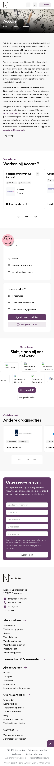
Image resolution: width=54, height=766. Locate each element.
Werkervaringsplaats (13, 629)
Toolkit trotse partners (13, 707)
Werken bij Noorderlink (14, 723)
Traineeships (9, 625)
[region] (27, 189)
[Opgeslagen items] (35, 5)
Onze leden (8, 699)
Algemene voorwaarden (15, 758)
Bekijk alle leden (27, 397)
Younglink (7, 676)
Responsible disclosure (39, 758)
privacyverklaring (14, 545)
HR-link (6, 672)
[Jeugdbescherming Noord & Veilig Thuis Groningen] (18, 379)
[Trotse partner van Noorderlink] (8, 240)
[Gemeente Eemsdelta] (35, 379)
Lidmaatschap (10, 703)
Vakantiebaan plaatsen (14, 644)
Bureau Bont (31, 763)
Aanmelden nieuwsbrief (14, 738)
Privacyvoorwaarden (37, 750)
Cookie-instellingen (34, 754)
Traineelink (8, 680)
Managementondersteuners (16, 688)
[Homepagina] (9, 4)
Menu (46, 4)
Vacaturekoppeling (12, 652)
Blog (5, 715)
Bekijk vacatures (29, 324)
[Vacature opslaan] (37, 174)
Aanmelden (27, 554)
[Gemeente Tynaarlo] (31, 366)
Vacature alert (10, 648)
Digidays (20, 763)
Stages (6, 633)
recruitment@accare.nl (13, 130)
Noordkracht (9, 684)
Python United (44, 763)
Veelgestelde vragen (13, 734)
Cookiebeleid (17, 754)
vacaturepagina (10, 113)
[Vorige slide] (18, 216)
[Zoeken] (28, 5)
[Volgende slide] (35, 216)
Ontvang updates (29, 317)
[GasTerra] (12, 366)
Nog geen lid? (27, 390)
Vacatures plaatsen (12, 641)
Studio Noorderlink (12, 711)
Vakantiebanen (10, 637)
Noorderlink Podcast (13, 719)
